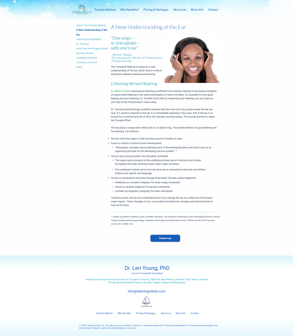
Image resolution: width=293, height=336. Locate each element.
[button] (105, 9)
